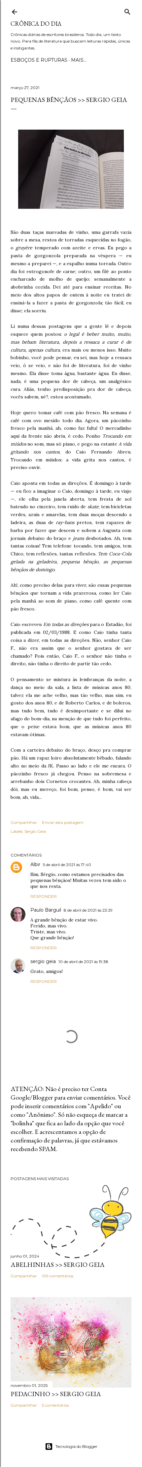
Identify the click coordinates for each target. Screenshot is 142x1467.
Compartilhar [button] (24, 822)
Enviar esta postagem (63, 822)
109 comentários (57, 1275)
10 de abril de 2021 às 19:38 (83, 961)
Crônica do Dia (36, 23)
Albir (35, 864)
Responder (43, 896)
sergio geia (43, 961)
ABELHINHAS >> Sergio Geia (58, 1264)
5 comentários (55, 1405)
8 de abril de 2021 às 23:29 (88, 910)
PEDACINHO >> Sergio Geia (56, 1393)
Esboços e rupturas (39, 60)
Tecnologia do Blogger (76, 1446)
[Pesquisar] (127, 10)
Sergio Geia (35, 831)
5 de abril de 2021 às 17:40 (67, 864)
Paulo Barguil (45, 910)
